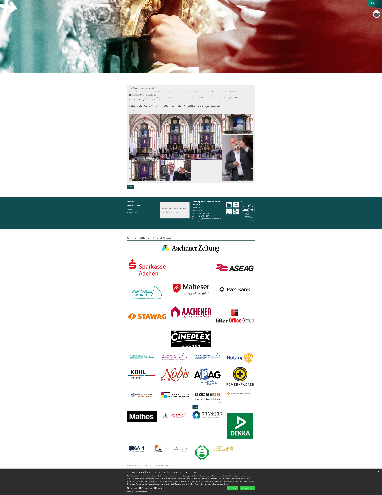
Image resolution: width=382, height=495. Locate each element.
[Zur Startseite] (9, 9)
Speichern (232, 488)
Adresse (130, 202)
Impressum (130, 491)
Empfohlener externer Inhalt (141, 88)
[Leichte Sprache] (377, 14)
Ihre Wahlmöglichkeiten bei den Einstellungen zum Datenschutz (162, 472)
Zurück (130, 187)
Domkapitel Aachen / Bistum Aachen (206, 203)
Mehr (195, 407)
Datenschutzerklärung (220, 484)
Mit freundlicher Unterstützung (150, 238)
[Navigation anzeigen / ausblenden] (378, 3)
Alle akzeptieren (247, 488)
